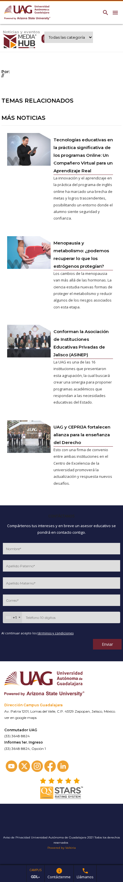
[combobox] (12, 617)
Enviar (107, 644)
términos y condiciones (55, 633)
